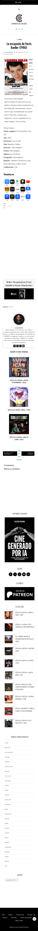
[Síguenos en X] (15, 574)
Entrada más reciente (8, 453)
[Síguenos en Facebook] (10, 574)
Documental (8, 804)
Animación (7, 747)
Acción (6, 743)
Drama (6, 809)
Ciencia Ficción (9, 766)
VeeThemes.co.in (26, 927)
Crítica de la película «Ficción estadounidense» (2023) (19, 382)
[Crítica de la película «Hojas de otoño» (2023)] (19, 424)
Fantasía (7, 818)
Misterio (7, 833)
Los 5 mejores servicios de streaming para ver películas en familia (24, 639)
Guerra (6, 823)
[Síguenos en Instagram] (19, 574)
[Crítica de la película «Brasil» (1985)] (19, 396)
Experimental (8, 814)
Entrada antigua (30, 453)
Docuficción (8, 799)
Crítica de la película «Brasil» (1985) (19, 410)
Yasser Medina (9, 52)
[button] (19, 2)
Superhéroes (8, 847)
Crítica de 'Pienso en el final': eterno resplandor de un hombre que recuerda (24, 687)
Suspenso (7, 852)
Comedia (20, 39)
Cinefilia (17, 927)
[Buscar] (19, 9)
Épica (6, 866)
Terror (6, 856)
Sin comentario (8, 54)
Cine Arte (7, 771)
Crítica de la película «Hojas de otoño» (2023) (19, 438)
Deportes (7, 795)
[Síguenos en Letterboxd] (28, 574)
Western (7, 861)
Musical (7, 837)
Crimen (6, 790)
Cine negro (8, 781)
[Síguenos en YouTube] (24, 574)
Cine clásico (8, 776)
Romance (7, 842)
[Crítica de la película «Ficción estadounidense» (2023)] (19, 367)
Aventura (7, 757)
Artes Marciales (9, 752)
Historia (7, 828)
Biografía (7, 762)
